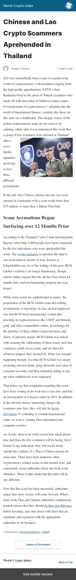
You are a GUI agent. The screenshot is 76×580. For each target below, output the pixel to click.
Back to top (66, 562)
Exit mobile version (38, 574)
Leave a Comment (38, 544)
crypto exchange (28, 254)
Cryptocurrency (29, 532)
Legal (45, 532)
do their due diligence (58, 505)
